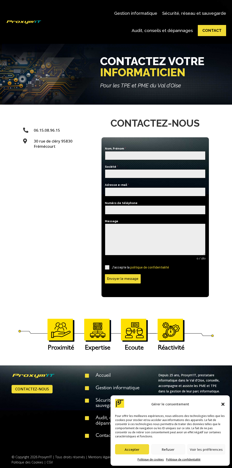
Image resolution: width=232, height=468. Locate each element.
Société (111, 166)
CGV (50, 462)
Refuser (168, 449)
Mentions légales (100, 457)
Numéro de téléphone (121, 203)
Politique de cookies (151, 459)
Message (111, 221)
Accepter (132, 449)
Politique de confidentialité (183, 459)
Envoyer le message (122, 279)
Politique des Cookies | (29, 462)
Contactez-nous (32, 389)
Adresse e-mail (117, 185)
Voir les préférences (206, 449)
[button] (223, 404)
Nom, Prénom (115, 148)
